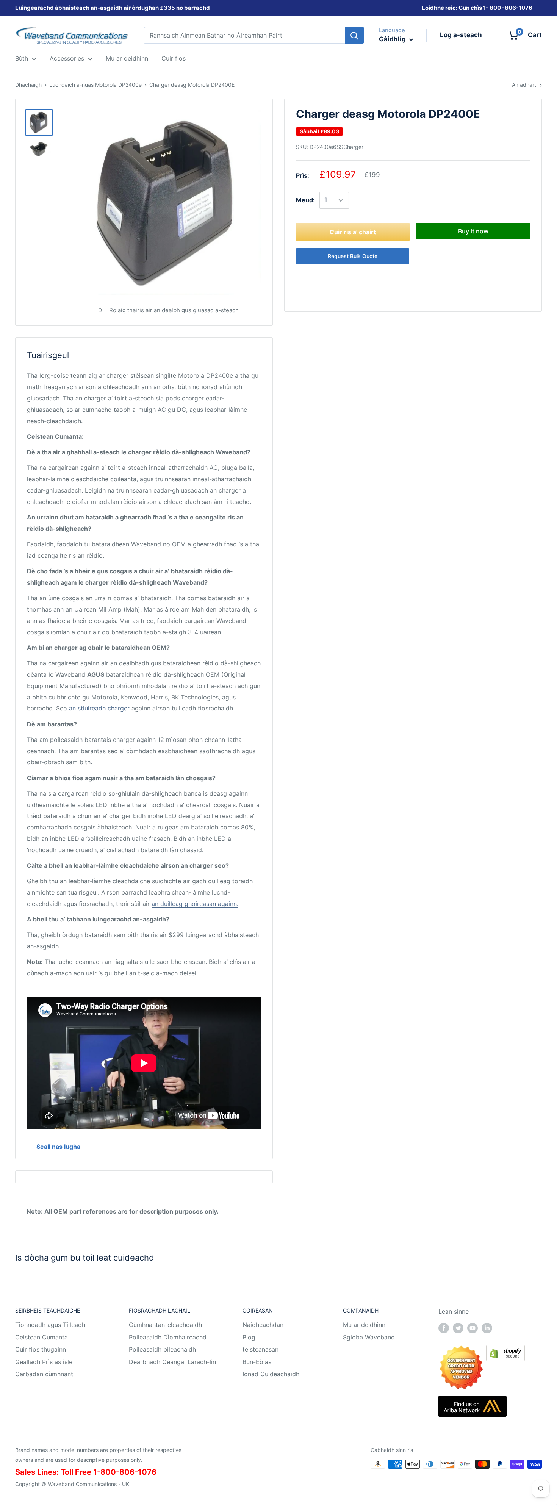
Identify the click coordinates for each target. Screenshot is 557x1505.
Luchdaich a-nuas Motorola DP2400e (95, 84)
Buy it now (473, 231)
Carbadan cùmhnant (44, 1374)
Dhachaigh (28, 84)
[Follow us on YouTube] (472, 1327)
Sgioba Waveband (369, 1337)
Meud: (305, 200)
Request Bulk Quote (352, 256)
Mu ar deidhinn (364, 1324)
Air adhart (524, 84)
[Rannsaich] (354, 35)
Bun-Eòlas (257, 1362)
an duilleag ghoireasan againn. (195, 903)
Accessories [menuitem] (67, 58)
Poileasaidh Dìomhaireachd (168, 1337)
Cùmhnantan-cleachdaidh (165, 1324)
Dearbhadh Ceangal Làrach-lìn (172, 1362)
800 (495, 7)
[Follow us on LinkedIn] (487, 1327)
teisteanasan (260, 1349)
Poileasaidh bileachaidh (162, 1349)
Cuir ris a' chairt (353, 232)
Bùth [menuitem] (21, 58)
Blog (249, 1337)
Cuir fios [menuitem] (173, 58)
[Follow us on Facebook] (443, 1327)
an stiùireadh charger (99, 708)
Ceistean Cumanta (41, 1337)
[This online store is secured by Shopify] (505, 1350)
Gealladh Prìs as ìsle (43, 1362)
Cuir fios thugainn (40, 1349)
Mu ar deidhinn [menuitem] (127, 58)
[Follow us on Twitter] (458, 1327)
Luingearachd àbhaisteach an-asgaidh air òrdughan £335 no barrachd (112, 7)
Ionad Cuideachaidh (271, 1374)
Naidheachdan (263, 1324)
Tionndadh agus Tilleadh (50, 1324)
